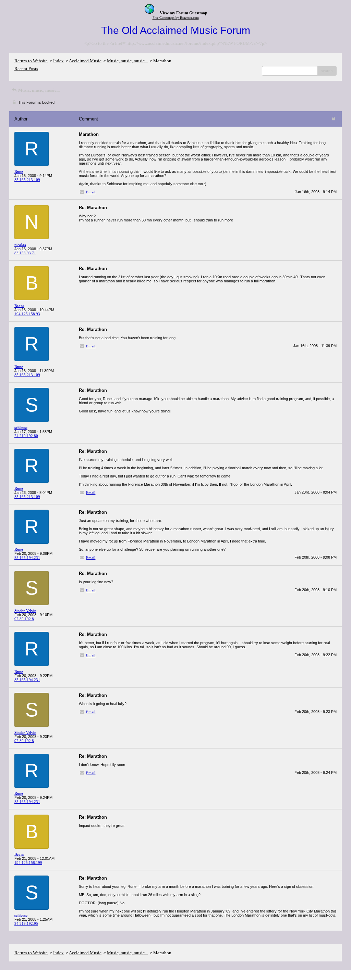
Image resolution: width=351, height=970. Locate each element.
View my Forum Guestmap (183, 13)
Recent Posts (26, 68)
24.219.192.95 (26, 923)
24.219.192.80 (26, 436)
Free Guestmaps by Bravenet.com (176, 18)
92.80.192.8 (24, 619)
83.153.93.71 (25, 253)
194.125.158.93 (27, 314)
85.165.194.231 (27, 558)
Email (90, 192)
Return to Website (31, 60)
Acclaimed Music (85, 60)
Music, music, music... (127, 60)
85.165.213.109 (27, 180)
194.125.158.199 (28, 862)
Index (58, 60)
